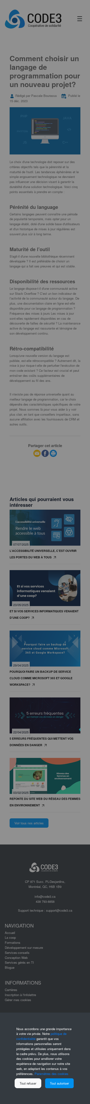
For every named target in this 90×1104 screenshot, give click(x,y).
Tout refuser (28, 1083)
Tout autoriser (59, 1083)
